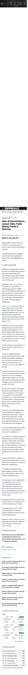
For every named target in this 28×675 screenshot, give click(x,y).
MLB (18, 667)
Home (3, 211)
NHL (22, 667)
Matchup (10, 293)
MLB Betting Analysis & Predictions (9, 218)
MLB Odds (11, 289)
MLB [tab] (3, 613)
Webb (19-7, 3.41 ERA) (8, 306)
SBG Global (16, 284)
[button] (3, 208)
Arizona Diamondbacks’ (15, 245)
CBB (15, 667)
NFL (7, 667)
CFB (13, 667)
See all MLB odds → (19, 641)
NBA (10, 667)
